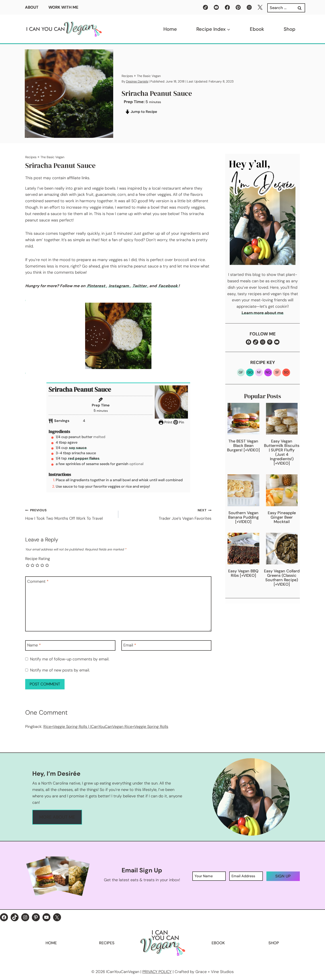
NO (268, 372)
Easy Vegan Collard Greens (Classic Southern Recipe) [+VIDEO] (282, 578)
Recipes (127, 76)
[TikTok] (205, 7)
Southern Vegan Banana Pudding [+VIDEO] (243, 517)
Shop (289, 29)
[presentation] (243, 419)
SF (277, 372)
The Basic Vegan (149, 76)
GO (250, 372)
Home (170, 29)
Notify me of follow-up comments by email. (69, 659)
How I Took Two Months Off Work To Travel (64, 514)
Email (129, 645)
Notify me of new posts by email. (60, 670)
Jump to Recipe (143, 111)
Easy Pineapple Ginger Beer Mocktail (282, 517)
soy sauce (78, 447)
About (31, 7)
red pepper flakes (83, 458)
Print (167, 422)
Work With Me (63, 7)
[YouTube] (216, 7)
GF (241, 372)
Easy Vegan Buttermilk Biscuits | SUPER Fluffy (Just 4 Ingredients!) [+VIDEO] (281, 452)
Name (34, 645)
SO (286, 372)
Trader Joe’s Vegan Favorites (185, 514)
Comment (38, 581)
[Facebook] (227, 7)
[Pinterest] (238, 7)
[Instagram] (249, 7)
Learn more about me (262, 312)
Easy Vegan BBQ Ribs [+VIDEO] (243, 573)
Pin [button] (181, 422)
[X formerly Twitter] (260, 7)
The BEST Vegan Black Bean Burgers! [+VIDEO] (243, 445)
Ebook (257, 29)
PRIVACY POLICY (157, 971)
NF (259, 372)
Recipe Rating (37, 558)
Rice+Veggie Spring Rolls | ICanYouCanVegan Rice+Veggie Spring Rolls (105, 726)
